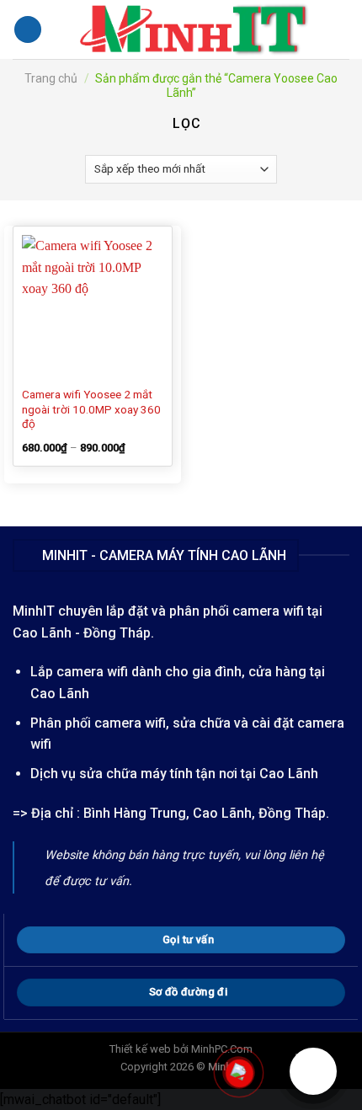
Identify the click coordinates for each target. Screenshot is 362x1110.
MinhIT (35, 611)
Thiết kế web (140, 1049)
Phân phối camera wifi (98, 723)
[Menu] (27, 30)
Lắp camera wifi (79, 672)
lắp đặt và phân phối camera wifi (205, 611)
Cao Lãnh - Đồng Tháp (82, 633)
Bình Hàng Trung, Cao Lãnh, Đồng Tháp (204, 813)
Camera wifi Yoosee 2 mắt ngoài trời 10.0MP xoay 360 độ (91, 408)
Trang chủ (50, 78)
